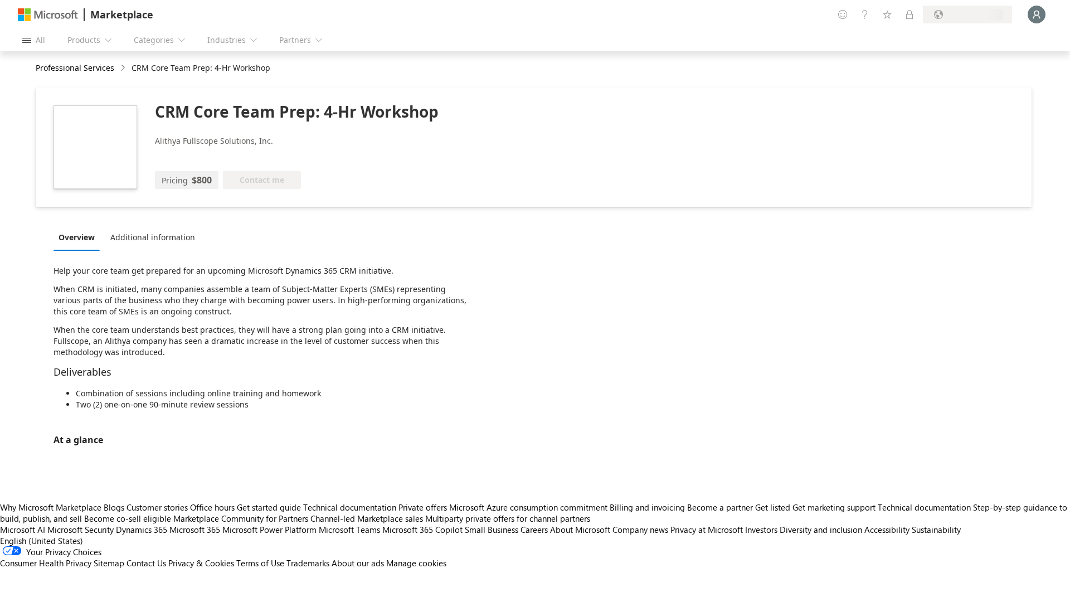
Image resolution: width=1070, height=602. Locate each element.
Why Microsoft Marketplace (50, 507)
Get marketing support (834, 507)
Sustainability (936, 529)
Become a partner (720, 507)
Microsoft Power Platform (269, 529)
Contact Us (146, 563)
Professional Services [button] (75, 67)
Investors (761, 529)
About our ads (358, 563)
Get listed (772, 507)
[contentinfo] (124, 68)
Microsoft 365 (194, 529)
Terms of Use (260, 563)
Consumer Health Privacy (45, 563)
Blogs (114, 507)
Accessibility (886, 529)
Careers (534, 529)
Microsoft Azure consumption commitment (529, 507)
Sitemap (109, 563)
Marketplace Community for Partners (240, 518)
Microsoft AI (22, 529)
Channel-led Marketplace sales (366, 518)
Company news (640, 529)
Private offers (422, 507)
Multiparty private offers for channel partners (507, 518)
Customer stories (157, 507)
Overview (77, 237)
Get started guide (269, 507)
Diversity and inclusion (821, 529)
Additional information (152, 237)
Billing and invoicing (647, 507)
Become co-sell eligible (127, 518)
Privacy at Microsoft (706, 529)
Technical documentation (349, 507)
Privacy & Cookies (201, 563)
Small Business (491, 529)
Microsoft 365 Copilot (422, 529)
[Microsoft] (48, 14)
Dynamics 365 (141, 529)
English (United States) (41, 540)
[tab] (79, 237)
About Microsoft (580, 529)
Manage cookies (416, 563)
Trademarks (307, 563)
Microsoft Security (80, 529)
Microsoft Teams (349, 529)
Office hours (212, 507)
